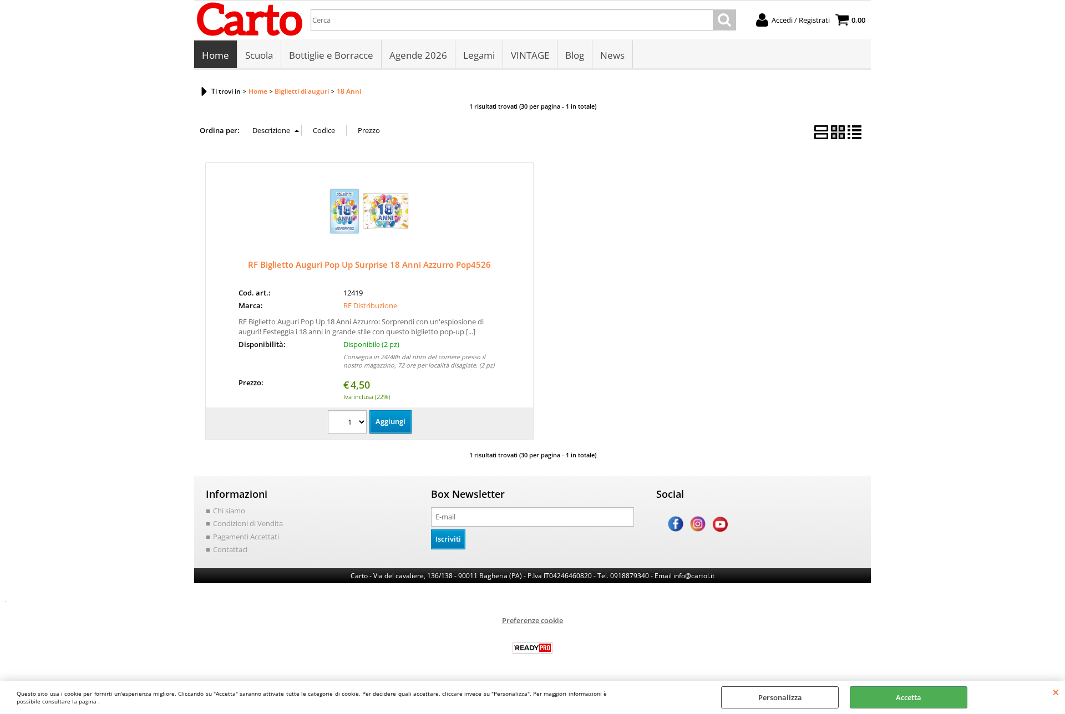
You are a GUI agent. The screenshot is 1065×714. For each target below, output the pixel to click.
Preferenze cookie (532, 620)
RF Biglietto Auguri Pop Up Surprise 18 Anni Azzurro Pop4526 (369, 264)
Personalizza (780, 697)
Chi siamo (229, 511)
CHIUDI (1055, 691)
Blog (574, 55)
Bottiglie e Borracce (331, 55)
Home (215, 55)
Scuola (259, 55)
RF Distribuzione (370, 305)
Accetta (908, 697)
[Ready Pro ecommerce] (532, 648)
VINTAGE (530, 55)
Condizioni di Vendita (248, 523)
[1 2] (348, 423)
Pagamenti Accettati (246, 537)
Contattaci (230, 549)
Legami (479, 55)
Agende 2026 (418, 55)
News (612, 55)
